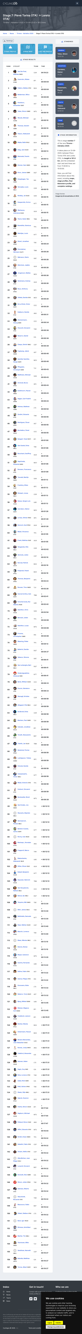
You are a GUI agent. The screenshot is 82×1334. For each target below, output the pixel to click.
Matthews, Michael (24, 375)
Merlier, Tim (22, 1236)
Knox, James (22, 172)
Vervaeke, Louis (23, 187)
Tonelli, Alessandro (24, 735)
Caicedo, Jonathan (24, 727)
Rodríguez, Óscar (24, 422)
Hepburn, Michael (24, 1113)
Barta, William (22, 682)
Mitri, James (22, 909)
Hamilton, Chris (23, 610)
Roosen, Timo (22, 587)
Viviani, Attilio (22, 1151)
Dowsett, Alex (22, 1175)
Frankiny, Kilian (23, 485)
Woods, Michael (23, 118)
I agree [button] (49, 1323)
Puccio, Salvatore (24, 688)
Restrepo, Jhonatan (24, 842)
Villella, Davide (23, 297)
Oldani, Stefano (23, 1213)
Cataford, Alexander (24, 1053)
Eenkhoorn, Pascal (24, 390)
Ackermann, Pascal (24, 1032)
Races (12, 33)
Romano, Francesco (24, 469)
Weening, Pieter (23, 641)
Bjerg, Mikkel (22, 1001)
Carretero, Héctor (24, 509)
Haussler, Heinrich (24, 880)
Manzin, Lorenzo (23, 931)
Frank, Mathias (23, 540)
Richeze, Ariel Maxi (24, 1227)
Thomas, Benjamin (24, 578)
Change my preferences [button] (55, 1327)
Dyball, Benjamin (23, 872)
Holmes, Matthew (24, 406)
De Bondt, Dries (23, 711)
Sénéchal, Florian (23, 750)
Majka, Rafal (22, 142)
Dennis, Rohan (23, 947)
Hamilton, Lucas (23, 625)
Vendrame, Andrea (24, 281)
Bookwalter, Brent (24, 797)
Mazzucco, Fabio (23, 1204)
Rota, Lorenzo (22, 1075)
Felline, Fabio (22, 971)
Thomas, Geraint (23, 126)
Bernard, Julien (23, 617)
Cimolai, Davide (23, 766)
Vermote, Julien (23, 555)
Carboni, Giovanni (24, 789)
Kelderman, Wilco (24, 94)
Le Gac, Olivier (22, 518)
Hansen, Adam (23, 1061)
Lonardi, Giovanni (24, 1166)
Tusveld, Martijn (23, 477)
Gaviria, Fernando (24, 962)
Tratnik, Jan (22, 743)
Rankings (9, 41)
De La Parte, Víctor (24, 304)
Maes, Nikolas (22, 940)
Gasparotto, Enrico (24, 202)
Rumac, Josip (22, 1047)
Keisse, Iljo (21, 896)
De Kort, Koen (22, 1137)
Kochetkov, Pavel (23, 430)
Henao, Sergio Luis (24, 501)
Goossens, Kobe (23, 985)
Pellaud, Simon (23, 1122)
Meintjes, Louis (23, 233)
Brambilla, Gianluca (24, 225)
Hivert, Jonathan (23, 241)
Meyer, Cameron (23, 955)
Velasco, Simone (23, 657)
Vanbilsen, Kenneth (24, 1250)
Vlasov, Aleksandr (24, 134)
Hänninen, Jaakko (24, 265)
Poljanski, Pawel (23, 570)
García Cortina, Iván (24, 594)
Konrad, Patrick (23, 563)
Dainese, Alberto (23, 1188)
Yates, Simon (22, 111)
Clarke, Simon (22, 1107)
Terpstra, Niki (22, 902)
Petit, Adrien (22, 1086)
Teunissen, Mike (23, 1242)
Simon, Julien (22, 1182)
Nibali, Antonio (23, 782)
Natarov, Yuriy (22, 994)
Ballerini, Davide (23, 649)
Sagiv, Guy (21, 1069)
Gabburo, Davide (23, 312)
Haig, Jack (21, 150)
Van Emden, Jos (23, 805)
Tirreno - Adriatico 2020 (25, 33)
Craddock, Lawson (24, 1016)
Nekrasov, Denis (23, 257)
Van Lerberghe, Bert (24, 665)
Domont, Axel (22, 525)
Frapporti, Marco (23, 850)
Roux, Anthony (23, 289)
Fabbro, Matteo (23, 88)
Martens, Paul (22, 720)
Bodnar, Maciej (23, 1024)
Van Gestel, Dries (23, 445)
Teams (8, 1298)
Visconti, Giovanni (24, 328)
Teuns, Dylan (22, 219)
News (8, 1301)
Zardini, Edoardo (23, 414)
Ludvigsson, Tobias (24, 758)
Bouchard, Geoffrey (24, 453)
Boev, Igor (21, 1220)
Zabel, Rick (21, 1081)
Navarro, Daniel (23, 336)
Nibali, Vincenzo (23, 531)
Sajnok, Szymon (23, 1098)
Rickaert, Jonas (23, 493)
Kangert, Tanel (22, 439)
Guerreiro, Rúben (23, 79)
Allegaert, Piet (22, 705)
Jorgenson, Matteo (24, 273)
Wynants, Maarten (24, 813)
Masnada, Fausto (23, 156)
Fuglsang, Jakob (23, 351)
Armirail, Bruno (23, 383)
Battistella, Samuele (24, 916)
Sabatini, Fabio (23, 1144)
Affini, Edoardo (23, 1129)
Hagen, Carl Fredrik (24, 398)
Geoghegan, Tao (23, 179)
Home (5, 33)
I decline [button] (58, 1323)
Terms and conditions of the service (40, 1328)
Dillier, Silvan (22, 866)
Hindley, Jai (22, 195)
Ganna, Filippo (23, 979)
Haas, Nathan (22, 925)
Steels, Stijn (22, 1092)
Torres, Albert (22, 1267)
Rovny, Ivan (22, 837)
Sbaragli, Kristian (23, 696)
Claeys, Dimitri (23, 344)
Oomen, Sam (22, 165)
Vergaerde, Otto (23, 547)
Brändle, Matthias (24, 1258)
